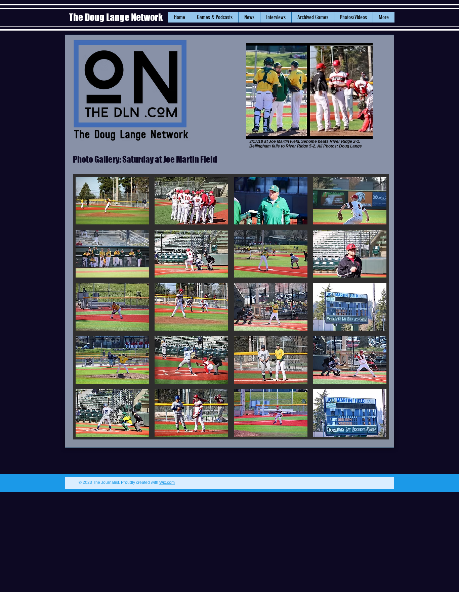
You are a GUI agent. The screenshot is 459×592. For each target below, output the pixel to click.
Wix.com (167, 482)
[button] (249, 17)
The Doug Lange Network (116, 17)
